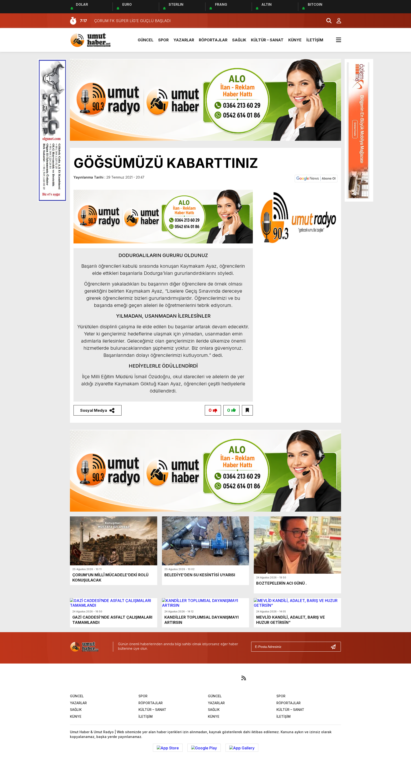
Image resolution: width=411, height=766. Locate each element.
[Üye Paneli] (336, 20)
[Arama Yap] (327, 20)
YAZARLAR (183, 40)
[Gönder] (335, 647)
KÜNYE (295, 40)
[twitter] (185, 678)
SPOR (163, 40)
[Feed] (244, 678)
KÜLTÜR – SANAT (267, 40)
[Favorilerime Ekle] (247, 410)
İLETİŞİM (314, 40)
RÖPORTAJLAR (213, 40)
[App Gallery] (241, 748)
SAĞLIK (239, 40)
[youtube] (214, 678)
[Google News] (316, 178)
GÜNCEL (145, 40)
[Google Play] (204, 748)
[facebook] (170, 678)
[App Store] (168, 748)
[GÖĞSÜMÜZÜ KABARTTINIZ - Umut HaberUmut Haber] (97, 39)
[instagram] (199, 678)
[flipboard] (229, 678)
